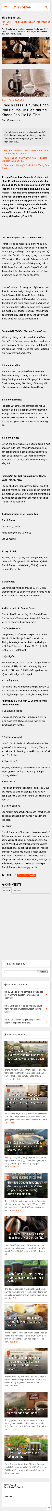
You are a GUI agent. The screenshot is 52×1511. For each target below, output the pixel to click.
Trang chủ (7, 1496)
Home (3, 100)
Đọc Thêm (17, 1079)
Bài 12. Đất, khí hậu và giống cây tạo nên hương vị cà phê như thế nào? (24, 1146)
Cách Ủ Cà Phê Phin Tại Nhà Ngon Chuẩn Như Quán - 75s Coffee (25, 1277)
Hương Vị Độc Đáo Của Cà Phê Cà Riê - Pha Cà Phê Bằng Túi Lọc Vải (25, 152)
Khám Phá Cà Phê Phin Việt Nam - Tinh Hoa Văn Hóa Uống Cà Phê (24, 1453)
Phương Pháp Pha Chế (16, 100)
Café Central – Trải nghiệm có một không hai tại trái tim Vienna (25, 1321)
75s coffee (22, 7)
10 (9, 1444)
